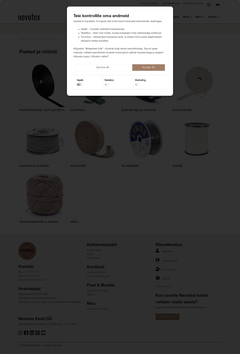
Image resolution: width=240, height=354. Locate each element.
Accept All (148, 67)
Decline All (102, 67)
